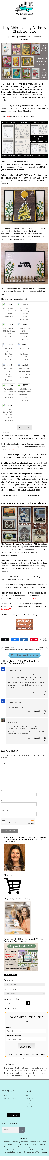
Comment (5, 763)
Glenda (10, 722)
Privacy (31, 1058)
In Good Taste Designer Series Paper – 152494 (25, 371)
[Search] (21, 1130)
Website (4, 810)
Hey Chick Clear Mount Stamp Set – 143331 (9, 311)
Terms (25, 1058)
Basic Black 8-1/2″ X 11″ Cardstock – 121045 (9, 331)
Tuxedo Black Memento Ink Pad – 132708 (9, 391)
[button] (24, 18)
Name (4, 791)
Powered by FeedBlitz (36, 1054)
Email (3, 800)
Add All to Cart (24, 427)
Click (5, 116)
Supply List (6, 432)
